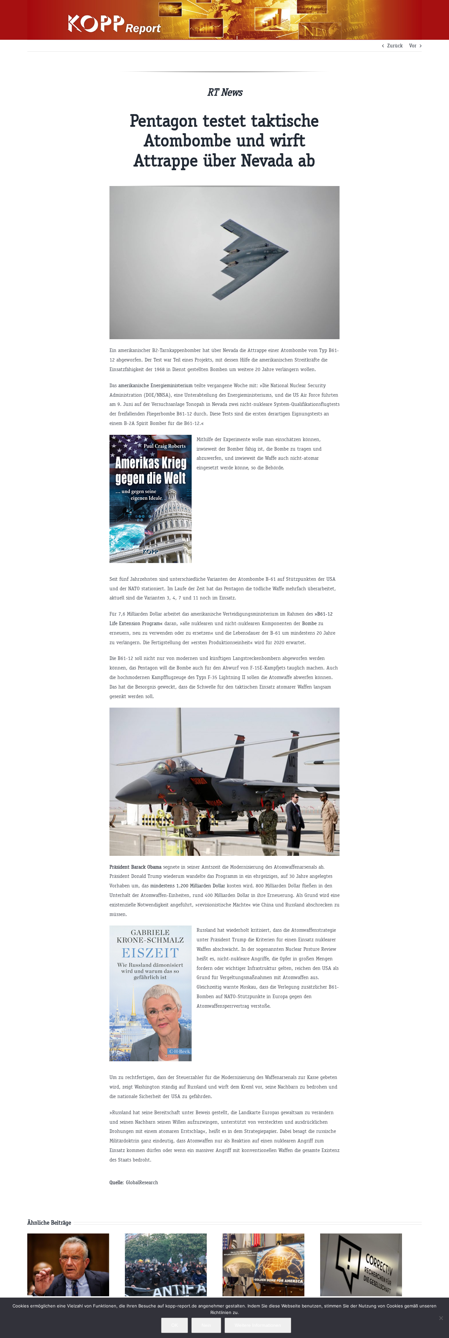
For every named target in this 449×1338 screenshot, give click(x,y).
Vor (412, 45)
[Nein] (440, 1318)
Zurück (395, 45)
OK (174, 1325)
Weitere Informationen (258, 1325)
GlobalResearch (142, 1182)
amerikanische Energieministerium (155, 385)
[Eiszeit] (150, 930)
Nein (206, 1325)
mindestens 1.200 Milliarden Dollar (187, 885)
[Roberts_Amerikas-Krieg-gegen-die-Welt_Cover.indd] (150, 439)
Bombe (309, 623)
